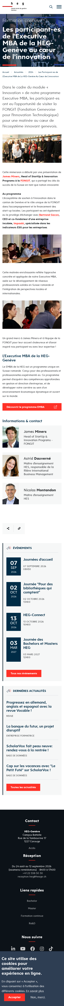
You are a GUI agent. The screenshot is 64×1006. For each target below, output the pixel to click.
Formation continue (32, 916)
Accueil (5, 72)
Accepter (14, 997)
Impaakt (19, 223)
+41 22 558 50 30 (33, 873)
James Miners (11, 176)
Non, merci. (38, 997)
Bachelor (32, 901)
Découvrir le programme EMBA (25, 407)
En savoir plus (35, 991)
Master (32, 908)
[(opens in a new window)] (13, 949)
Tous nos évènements (24, 673)
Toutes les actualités (23, 787)
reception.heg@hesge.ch (32, 876)
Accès (32, 848)
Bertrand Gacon (49, 215)
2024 (30, 72)
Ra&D (32, 923)
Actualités (18, 72)
